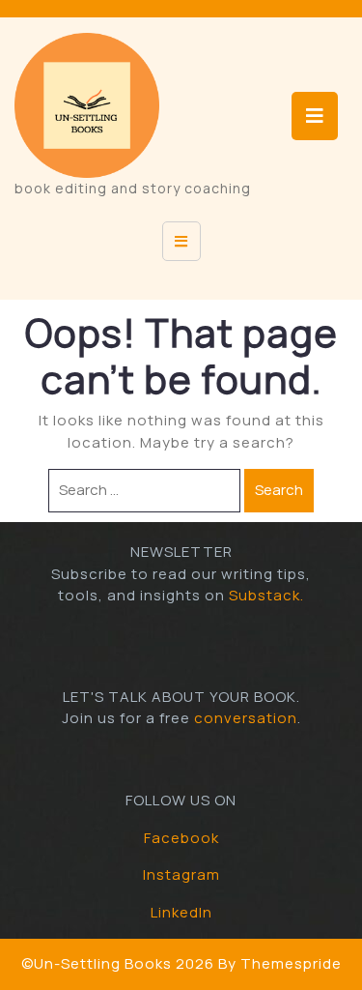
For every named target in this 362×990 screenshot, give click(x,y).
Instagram (181, 874)
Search (279, 490)
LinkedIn (181, 912)
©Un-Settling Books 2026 (117, 963)
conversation (245, 718)
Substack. (266, 595)
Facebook (181, 838)
